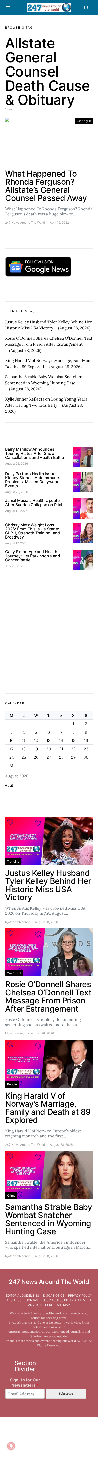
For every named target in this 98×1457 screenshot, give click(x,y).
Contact (33, 1300)
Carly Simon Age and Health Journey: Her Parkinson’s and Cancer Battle (32, 555)
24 (11, 757)
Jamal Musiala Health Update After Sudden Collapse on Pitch (34, 502)
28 (61, 757)
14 (61, 740)
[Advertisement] (49, 635)
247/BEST (14, 973)
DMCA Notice (53, 1295)
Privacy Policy (80, 1295)
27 (49, 757)
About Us (14, 1300)
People (12, 1084)
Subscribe (66, 1393)
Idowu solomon (15, 1033)
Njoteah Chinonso (17, 922)
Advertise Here (40, 1305)
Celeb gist (84, 121)
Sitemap (63, 1305)
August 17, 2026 (16, 511)
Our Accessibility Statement (68, 1300)
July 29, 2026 (14, 566)
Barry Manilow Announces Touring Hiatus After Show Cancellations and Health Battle (34, 453)
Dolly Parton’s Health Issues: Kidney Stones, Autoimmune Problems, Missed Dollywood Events (32, 479)
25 (24, 757)
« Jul (9, 785)
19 (36, 748)
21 (61, 748)
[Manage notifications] (11, 1446)
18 (24, 748)
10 (12, 740)
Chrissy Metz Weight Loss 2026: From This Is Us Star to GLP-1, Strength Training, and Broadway (32, 531)
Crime (11, 1196)
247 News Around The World (25, 222)
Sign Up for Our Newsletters (25, 1382)
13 (49, 740)
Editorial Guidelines (22, 1295)
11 (23, 740)
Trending (13, 861)
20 (48, 748)
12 (36, 740)
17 (11, 748)
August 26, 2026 (16, 463)
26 (36, 757)
